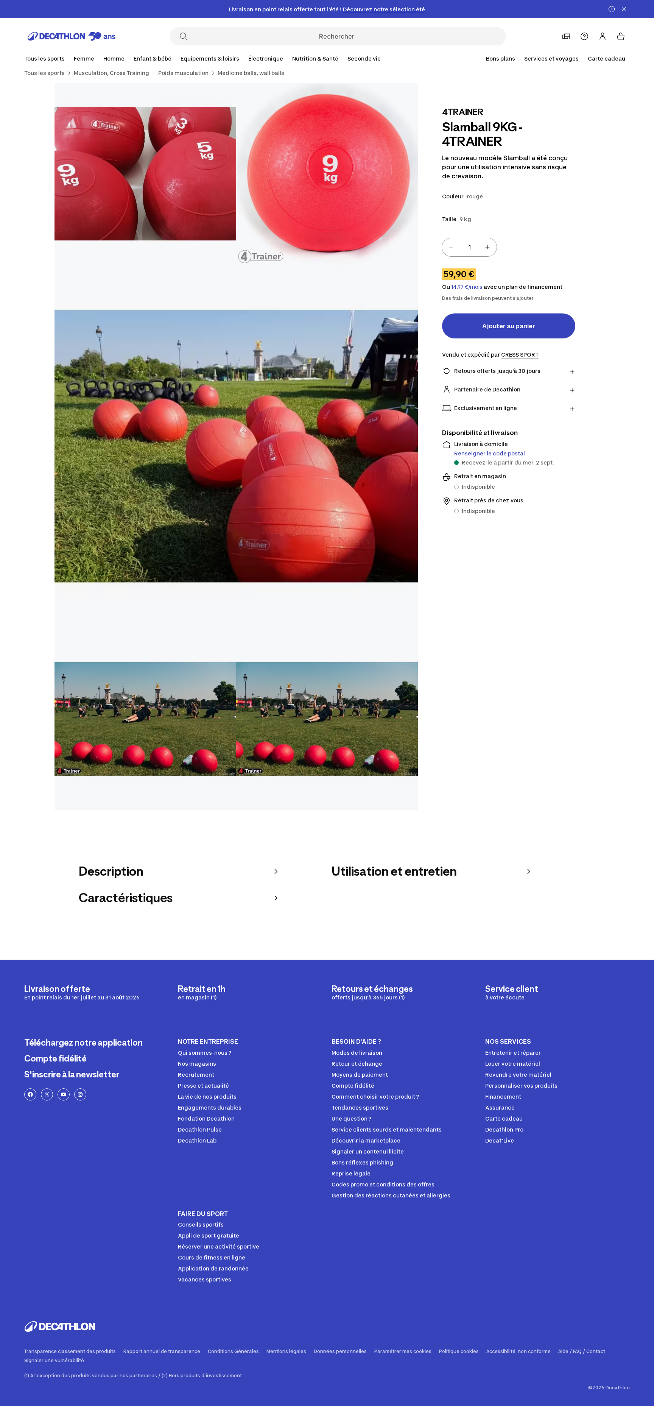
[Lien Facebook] (30, 1094)
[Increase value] (487, 247)
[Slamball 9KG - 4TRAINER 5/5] (327, 719)
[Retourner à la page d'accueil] (71, 36)
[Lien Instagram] (80, 1094)
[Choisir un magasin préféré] (566, 36)
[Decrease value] (451, 247)
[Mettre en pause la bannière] (612, 9)
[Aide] (584, 36)
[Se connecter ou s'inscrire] (602, 36)
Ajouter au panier (508, 326)
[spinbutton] (469, 247)
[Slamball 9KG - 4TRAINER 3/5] (236, 446)
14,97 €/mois (467, 287)
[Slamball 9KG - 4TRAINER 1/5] (327, 174)
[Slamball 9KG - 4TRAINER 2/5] (145, 174)
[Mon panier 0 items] (621, 36)
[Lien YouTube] (64, 1094)
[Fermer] (624, 9)
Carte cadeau (606, 58)
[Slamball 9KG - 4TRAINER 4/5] (145, 719)
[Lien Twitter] (47, 1094)
